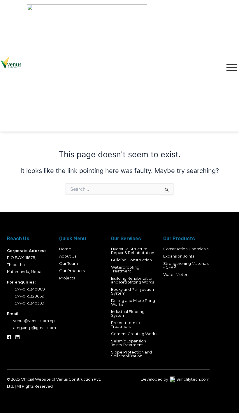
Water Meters (176, 274)
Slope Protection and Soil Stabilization (131, 354)
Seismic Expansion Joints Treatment (128, 343)
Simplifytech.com (193, 379)
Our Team (68, 263)
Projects (67, 278)
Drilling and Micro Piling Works (133, 302)
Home (65, 248)
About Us (67, 256)
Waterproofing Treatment (125, 269)
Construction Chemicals (185, 248)
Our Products (72, 270)
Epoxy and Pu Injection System (132, 291)
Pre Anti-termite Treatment (126, 324)
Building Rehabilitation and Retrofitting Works (132, 280)
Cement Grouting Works (134, 333)
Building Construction (131, 260)
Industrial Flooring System (128, 313)
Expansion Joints (178, 256)
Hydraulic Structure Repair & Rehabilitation (132, 250)
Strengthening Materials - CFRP (186, 265)
